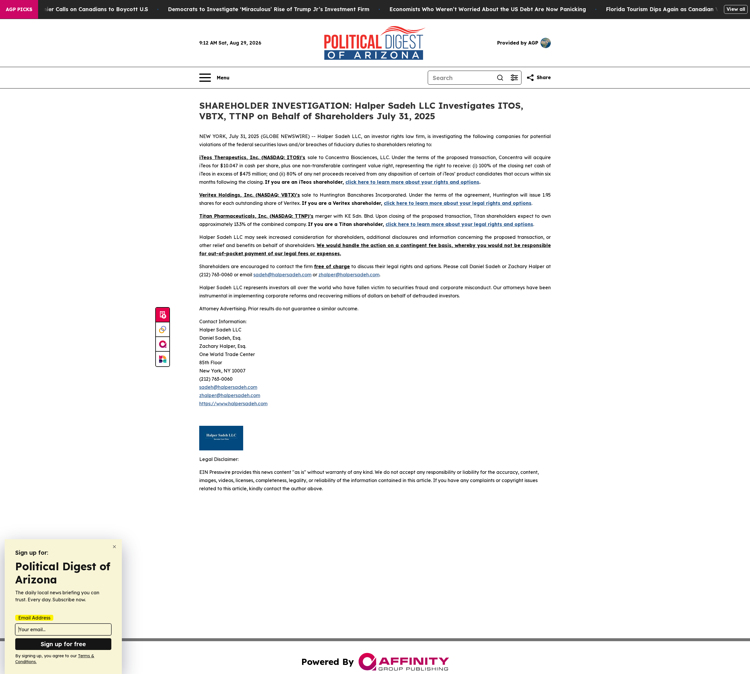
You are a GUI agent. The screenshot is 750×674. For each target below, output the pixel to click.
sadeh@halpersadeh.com (282, 275)
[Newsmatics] (162, 359)
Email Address (34, 618)
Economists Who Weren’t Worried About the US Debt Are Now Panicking (487, 9)
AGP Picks (19, 9)
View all (736, 9)
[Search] (500, 77)
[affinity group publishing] (162, 344)
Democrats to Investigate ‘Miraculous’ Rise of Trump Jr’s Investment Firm (268, 9)
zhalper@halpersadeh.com (348, 275)
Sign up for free (63, 644)
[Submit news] (162, 315)
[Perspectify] (162, 329)
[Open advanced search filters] (514, 77)
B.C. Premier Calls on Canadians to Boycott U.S (84, 9)
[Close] (114, 546)
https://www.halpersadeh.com (233, 403)
